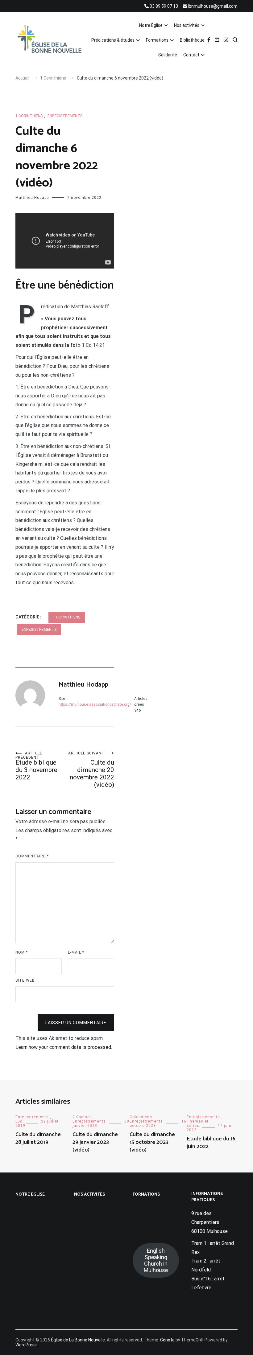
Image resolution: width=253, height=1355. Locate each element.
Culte (80, 1220)
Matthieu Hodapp (32, 197)
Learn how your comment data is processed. (63, 1047)
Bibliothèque (192, 40)
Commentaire (32, 856)
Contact (191, 54)
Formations (157, 40)
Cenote (167, 1339)
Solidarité (167, 54)
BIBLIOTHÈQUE (150, 1208)
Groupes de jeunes (94, 1256)
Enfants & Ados (91, 1244)
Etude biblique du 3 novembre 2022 (36, 766)
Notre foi (25, 1220)
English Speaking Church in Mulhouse (156, 1260)
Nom (21, 952)
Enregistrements (65, 116)
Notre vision (28, 1232)
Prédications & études (113, 40)
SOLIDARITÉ (147, 1220)
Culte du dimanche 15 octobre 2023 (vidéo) (152, 1142)
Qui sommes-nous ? (37, 1208)
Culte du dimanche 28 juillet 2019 (38, 1138)
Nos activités (186, 25)
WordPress (26, 1344)
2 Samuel (82, 1117)
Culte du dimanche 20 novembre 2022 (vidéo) (91, 769)
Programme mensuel (96, 1208)
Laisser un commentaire (75, 1022)
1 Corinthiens (29, 116)
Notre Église (151, 25)
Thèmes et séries (198, 1123)
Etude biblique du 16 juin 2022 (211, 1142)
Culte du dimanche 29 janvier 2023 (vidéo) (95, 1142)
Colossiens (141, 1117)
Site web (25, 980)
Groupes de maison (95, 1232)
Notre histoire (30, 1244)
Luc (19, 1121)
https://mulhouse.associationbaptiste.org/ (95, 704)
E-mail (76, 952)
